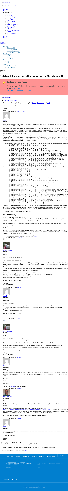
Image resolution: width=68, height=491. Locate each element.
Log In (5, 37)
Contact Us (10, 58)
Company (34, 456)
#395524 (19, 357)
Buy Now (6, 9)
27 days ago (8, 467)
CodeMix (9, 18)
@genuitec (22, 462)
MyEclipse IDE (11, 48)
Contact (18, 456)
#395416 (19, 237)
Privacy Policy (51, 456)
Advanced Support (12, 67)
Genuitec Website (11, 21)
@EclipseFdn (16, 464)
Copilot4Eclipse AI (12, 49)
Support (5, 64)
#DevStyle (23, 463)
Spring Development (12, 25)
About (8, 55)
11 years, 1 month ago (38, 103)
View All (9, 34)
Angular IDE (10, 20)
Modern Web (10, 27)
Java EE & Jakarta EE (12, 24)
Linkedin (31, 479)
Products (5, 46)
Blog (8, 61)
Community (6, 60)
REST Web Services (12, 31)
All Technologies (11, 14)
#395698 (19, 388)
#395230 (19, 111)
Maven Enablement (12, 33)
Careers (9, 57)
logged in (12, 386)
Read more (62, 455)
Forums (5, 11)
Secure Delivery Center (13, 17)
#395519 (19, 319)
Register (5, 36)
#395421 (19, 287)
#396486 (19, 418)
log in (25, 450)
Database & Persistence (13, 30)
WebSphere (10, 28)
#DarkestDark (9, 463)
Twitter (8, 63)
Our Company (7, 54)
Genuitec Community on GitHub (19, 90)
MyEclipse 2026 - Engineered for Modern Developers (52, 463)
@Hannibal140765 (11, 462)
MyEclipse (9, 15)
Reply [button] (23, 111)
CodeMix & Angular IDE (13, 52)
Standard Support (11, 66)
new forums (16, 88)
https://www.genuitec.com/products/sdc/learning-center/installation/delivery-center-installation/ (27, 409)
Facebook (27, 479)
